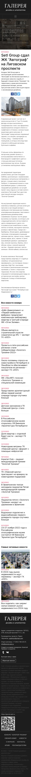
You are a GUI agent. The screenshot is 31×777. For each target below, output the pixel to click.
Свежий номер (11, 738)
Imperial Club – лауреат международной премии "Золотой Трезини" (13, 461)
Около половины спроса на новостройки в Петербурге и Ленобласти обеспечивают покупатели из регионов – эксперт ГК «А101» (15, 365)
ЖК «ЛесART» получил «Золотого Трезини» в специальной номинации (13, 380)
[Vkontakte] (15, 94)
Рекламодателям (19, 745)
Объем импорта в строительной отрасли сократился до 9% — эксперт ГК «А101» (15, 333)
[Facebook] (12, 94)
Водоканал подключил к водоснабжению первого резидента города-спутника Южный (15, 516)
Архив (7, 745)
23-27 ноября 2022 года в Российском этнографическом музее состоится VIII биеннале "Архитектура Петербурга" (14, 532)
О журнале (10, 742)
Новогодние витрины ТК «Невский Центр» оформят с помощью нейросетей (15, 448)
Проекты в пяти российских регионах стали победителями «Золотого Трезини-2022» (14, 349)
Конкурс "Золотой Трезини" (15, 735)
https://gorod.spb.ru (8, 714)
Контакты (21, 742)
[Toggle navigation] (15, 16)
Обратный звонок (8, 660)
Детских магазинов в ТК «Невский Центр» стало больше (13, 408)
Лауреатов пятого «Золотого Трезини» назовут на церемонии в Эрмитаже (15, 502)
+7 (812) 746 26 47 (19, 642)
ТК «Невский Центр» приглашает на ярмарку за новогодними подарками (14, 474)
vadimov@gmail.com (16, 638)
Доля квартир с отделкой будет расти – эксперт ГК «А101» (13, 436)
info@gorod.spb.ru (7, 644)
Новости (22, 738)
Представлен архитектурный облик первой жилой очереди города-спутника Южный (15, 394)
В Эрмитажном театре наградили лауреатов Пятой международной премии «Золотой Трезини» (15, 488)
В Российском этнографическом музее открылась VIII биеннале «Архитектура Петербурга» (14, 422)
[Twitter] (18, 94)
